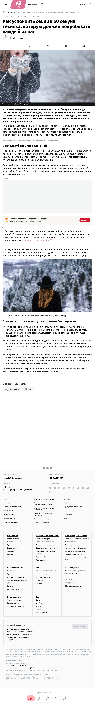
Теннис (39, 606)
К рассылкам (79, 626)
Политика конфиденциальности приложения (45, 509)
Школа (67, 577)
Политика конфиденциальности (45, 499)
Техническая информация (43, 523)
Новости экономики (16, 568)
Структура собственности (73, 507)
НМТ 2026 (68, 580)
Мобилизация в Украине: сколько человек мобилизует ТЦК (76, 557)
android (12, 678)
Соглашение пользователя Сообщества (43, 514)
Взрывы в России (42, 557)
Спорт (38, 597)
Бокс (38, 600)
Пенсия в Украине (14, 589)
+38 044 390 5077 (56, 478)
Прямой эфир (12, 545)
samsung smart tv (52, 678)
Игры (65, 518)
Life (4, 12)
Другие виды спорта (44, 612)
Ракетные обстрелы (43, 539)
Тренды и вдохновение (16, 606)
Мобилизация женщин (73, 545)
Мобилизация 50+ (72, 542)
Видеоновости (12, 548)
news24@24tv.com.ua (12, 478)
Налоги (10, 586)
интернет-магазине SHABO (38, 240)
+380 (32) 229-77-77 (20, 665)
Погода (10, 554)
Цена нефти (11, 571)
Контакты (67, 499)
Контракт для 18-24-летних (75, 548)
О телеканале (8, 510)
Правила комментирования (43, 519)
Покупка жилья (13, 603)
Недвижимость (14, 597)
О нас (5, 499)
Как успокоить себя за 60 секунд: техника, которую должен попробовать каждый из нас (49, 12)
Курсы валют (12, 574)
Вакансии (67, 503)
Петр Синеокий (16, 38)
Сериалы (39, 583)
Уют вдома (11, 12)
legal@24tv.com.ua (33, 668)
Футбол (39, 603)
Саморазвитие (70, 583)
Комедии (39, 580)
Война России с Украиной (47, 536)
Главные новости (14, 539)
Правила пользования (11, 522)
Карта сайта (68, 514)
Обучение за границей (73, 586)
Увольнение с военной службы (77, 539)
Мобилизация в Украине (76, 536)
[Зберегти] (83, 46)
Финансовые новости (15, 577)
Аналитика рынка (14, 600)
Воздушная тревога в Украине (47, 548)
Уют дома (32, 4)
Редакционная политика (12, 507)
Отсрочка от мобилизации (75, 551)
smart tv (38, 678)
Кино (38, 568)
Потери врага (41, 560)
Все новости (12, 536)
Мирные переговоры (44, 545)
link (50, 488)
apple (25, 678)
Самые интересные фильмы (46, 571)
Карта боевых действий (45, 542)
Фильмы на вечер (43, 577)
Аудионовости (12, 551)
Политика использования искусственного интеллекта (43, 503)
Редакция (6, 503)
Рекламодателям (9, 518)
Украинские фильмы (44, 574)
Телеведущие (8, 514)
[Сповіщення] (90, 4)
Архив (66, 510)
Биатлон (39, 609)
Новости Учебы (72, 568)
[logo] (18, 4)
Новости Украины (14, 542)
